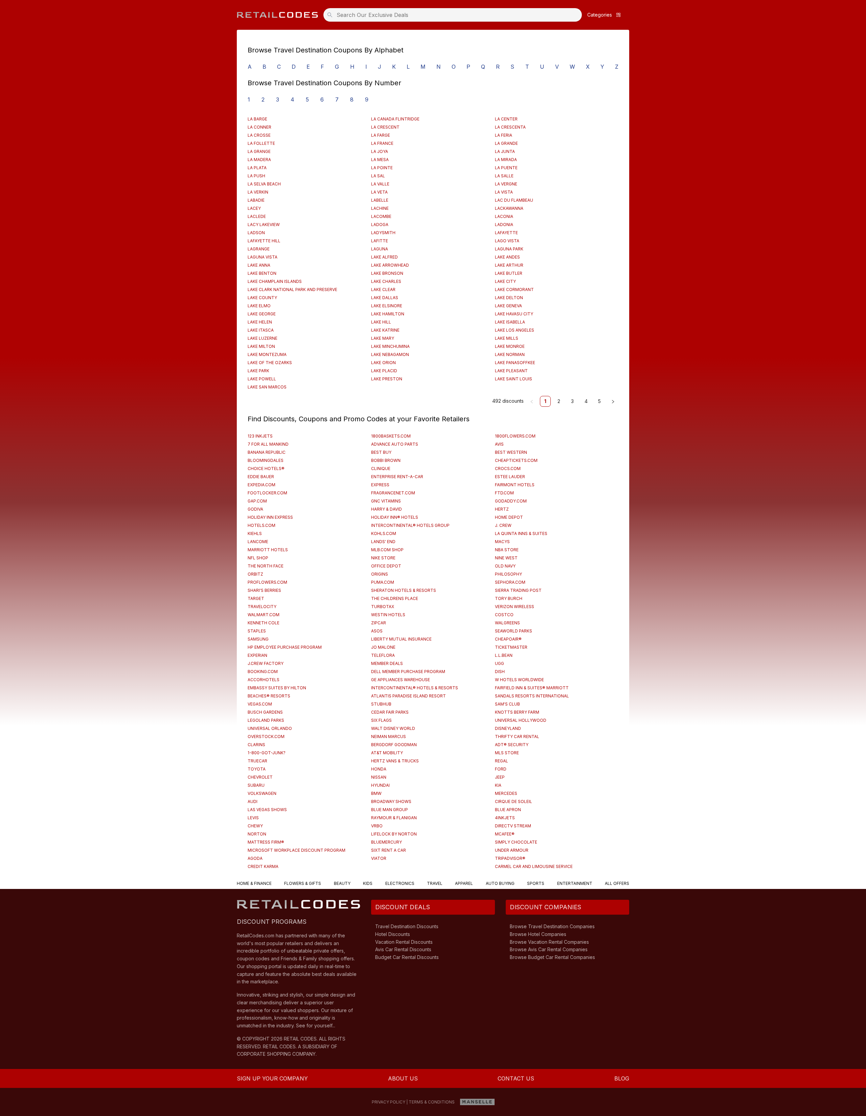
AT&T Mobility (387, 752)
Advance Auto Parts (394, 444)
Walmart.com (263, 614)
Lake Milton (261, 346)
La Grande (506, 143)
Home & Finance (254, 883)
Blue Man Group (389, 809)
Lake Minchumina (390, 346)
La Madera (259, 159)
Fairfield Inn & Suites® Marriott (532, 687)
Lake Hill (381, 322)
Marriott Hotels (268, 549)
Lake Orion (383, 362)
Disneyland (508, 728)
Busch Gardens (265, 712)
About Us (403, 1078)
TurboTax (382, 606)
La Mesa (380, 159)
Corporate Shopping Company (276, 1054)
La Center (506, 118)
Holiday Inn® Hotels (394, 517)
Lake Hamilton (387, 313)
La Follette (261, 143)
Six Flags (381, 720)
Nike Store (383, 557)
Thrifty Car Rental (517, 736)
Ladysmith (383, 232)
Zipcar (378, 622)
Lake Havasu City (514, 313)
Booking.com (263, 671)
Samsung (258, 639)
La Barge (257, 118)
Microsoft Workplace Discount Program (296, 850)
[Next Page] (613, 401)
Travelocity (262, 606)
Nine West (506, 557)
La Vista (504, 192)
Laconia (504, 216)
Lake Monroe (510, 346)
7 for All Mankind (268, 444)
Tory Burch (508, 598)
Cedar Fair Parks (390, 712)
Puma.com (382, 582)
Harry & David (386, 509)
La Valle (380, 183)
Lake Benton (262, 273)
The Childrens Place (394, 598)
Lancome (258, 541)
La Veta (379, 192)
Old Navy (505, 565)
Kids (367, 883)
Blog (621, 1078)
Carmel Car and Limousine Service (534, 866)
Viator (378, 858)
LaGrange (259, 248)
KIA (498, 785)
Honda (378, 769)
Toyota (257, 769)
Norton (257, 833)
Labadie (256, 200)
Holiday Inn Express (270, 517)
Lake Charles (386, 281)
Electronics (399, 883)
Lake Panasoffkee (515, 362)
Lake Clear (383, 289)
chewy (255, 825)
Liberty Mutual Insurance (401, 639)
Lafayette (506, 232)
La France (382, 143)
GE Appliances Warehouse (400, 679)
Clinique (380, 468)
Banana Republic (267, 452)
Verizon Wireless (514, 606)
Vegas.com (260, 704)
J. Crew (503, 525)
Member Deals (387, 663)
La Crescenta (510, 127)
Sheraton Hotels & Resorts (403, 590)
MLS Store (507, 752)
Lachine (380, 208)
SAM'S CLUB (507, 704)
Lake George (262, 313)
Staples (257, 630)
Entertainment (574, 883)
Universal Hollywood (520, 720)
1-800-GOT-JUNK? (267, 752)
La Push (256, 175)
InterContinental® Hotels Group (410, 525)
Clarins (256, 744)
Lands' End (383, 541)
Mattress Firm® (266, 842)
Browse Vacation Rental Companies (549, 942)
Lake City (505, 281)
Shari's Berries (264, 590)
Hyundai (380, 785)
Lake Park (258, 370)
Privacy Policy (388, 1101)
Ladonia (504, 224)
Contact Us (516, 1078)
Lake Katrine (385, 330)
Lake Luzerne (262, 338)
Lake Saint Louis (513, 378)
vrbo (377, 825)
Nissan (378, 777)
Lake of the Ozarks (270, 362)
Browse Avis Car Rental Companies (549, 949)
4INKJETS (505, 817)
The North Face (265, 565)
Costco (504, 614)
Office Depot (386, 565)
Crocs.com (508, 468)
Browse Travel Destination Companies (552, 926)
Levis (253, 817)
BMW (376, 793)
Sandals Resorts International (532, 695)
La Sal (378, 175)
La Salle (504, 175)
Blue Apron (508, 809)
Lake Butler (508, 273)
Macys (502, 541)
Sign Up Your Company (272, 1078)
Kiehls (255, 533)
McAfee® (505, 833)
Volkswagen (262, 793)
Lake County (262, 297)
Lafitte (379, 240)
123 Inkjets (260, 436)
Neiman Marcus (388, 736)
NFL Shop (258, 557)
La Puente (506, 167)
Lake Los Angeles (514, 330)
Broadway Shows (391, 801)
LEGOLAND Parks (266, 720)
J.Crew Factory (265, 663)
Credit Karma (263, 866)
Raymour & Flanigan (394, 817)
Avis (499, 444)
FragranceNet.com (393, 492)
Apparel (464, 883)
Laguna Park (509, 248)
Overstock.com (266, 736)
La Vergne (506, 183)
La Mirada (506, 159)
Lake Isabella (510, 322)
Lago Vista (507, 240)
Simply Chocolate (516, 842)
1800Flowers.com (515, 436)
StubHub (381, 704)
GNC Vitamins (386, 501)
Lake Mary (382, 338)
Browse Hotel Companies (538, 934)
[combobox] (455, 15)
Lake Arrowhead (390, 265)
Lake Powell (262, 378)
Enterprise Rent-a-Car (397, 476)
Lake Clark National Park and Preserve (292, 289)
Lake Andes (507, 257)
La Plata (257, 167)
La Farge (380, 135)
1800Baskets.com (391, 436)
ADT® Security (511, 744)
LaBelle (379, 200)
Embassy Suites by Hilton (277, 687)
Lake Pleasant (511, 370)
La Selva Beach (264, 183)
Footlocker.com (267, 492)
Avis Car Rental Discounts (403, 949)
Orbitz (255, 574)
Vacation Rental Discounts (404, 942)
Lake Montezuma (267, 354)
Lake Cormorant (514, 289)
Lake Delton (509, 297)
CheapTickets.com (516, 460)
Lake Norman (510, 354)
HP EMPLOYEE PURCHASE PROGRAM (285, 647)
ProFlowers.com (267, 582)
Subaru (256, 785)
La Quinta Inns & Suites (521, 533)
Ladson (256, 232)
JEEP (500, 777)
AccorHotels (263, 679)
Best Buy (381, 452)
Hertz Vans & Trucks (395, 760)
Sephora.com (510, 582)
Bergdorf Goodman (394, 744)
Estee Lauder (510, 476)
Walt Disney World (393, 728)
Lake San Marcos (267, 386)
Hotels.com (261, 525)
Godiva (255, 509)
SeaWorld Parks (513, 630)
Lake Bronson (387, 273)
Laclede (257, 216)
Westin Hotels (388, 614)
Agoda (255, 858)
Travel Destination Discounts (406, 926)
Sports (535, 883)
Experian (257, 655)
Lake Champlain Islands (275, 281)
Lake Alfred (384, 257)
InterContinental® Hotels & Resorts (414, 687)
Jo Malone (383, 647)
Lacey (254, 208)
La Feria (503, 135)
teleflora (383, 655)
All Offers (617, 883)
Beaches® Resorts (269, 695)
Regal (501, 760)
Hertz (502, 509)
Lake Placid (384, 370)
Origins (379, 574)
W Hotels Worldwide (519, 679)
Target (256, 598)
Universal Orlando (270, 728)
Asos (377, 630)
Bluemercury (386, 842)
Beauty (342, 883)
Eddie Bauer (261, 476)
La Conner (259, 127)
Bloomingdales (265, 460)
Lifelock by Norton (394, 833)
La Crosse (259, 135)
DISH (500, 671)
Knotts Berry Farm (517, 712)
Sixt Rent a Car (388, 850)
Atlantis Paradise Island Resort (408, 695)
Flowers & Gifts (302, 883)
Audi (252, 801)
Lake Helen (260, 322)
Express (380, 484)
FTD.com (504, 492)
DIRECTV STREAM (513, 825)
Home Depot (509, 517)
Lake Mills (506, 338)
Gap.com (257, 501)
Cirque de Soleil (513, 801)
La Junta (505, 151)
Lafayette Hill (264, 240)
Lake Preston (386, 378)
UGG (499, 663)
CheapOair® (508, 639)
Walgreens (507, 622)
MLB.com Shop (387, 549)
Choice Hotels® (266, 468)
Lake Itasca (261, 330)
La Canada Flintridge (395, 118)
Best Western (511, 452)
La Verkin (258, 192)
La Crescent (385, 127)
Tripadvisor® (510, 858)
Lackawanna (509, 208)
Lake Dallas (384, 297)
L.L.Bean (503, 655)
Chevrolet (260, 777)
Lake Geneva (508, 305)
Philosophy (508, 574)
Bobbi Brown (386, 460)
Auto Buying (500, 883)
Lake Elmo (259, 305)
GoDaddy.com (511, 501)
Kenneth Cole (263, 622)
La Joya (379, 151)
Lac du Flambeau (514, 200)
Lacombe (381, 216)
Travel (434, 883)
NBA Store (507, 549)
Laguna (379, 248)
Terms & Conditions (432, 1101)
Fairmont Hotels (514, 484)
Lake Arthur (509, 265)
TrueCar (257, 760)
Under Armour (511, 850)
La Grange (259, 151)
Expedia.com (261, 484)
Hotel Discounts (392, 934)
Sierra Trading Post (518, 590)
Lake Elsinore (386, 305)
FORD (500, 769)
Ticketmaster (511, 647)
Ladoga (379, 224)
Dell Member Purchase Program (408, 671)
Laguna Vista (262, 257)
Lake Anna (259, 265)
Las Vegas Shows (267, 809)
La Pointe (382, 167)
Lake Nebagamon (390, 354)
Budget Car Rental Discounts (407, 957)
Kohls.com (383, 533)
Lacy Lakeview (264, 224)
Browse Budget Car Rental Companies (552, 957)
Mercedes (506, 793)
